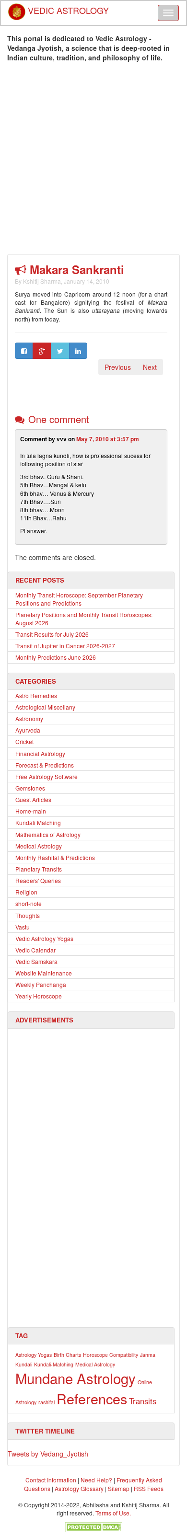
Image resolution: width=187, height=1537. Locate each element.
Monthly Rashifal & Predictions (55, 857)
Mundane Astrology (75, 1378)
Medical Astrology (38, 846)
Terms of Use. (113, 1513)
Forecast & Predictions (44, 765)
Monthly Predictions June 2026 (55, 657)
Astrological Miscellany (45, 707)
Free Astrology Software (46, 776)
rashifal (46, 1402)
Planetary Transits (38, 869)
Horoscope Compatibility (110, 1354)
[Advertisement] (93, 160)
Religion (26, 892)
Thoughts (27, 915)
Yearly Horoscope (38, 996)
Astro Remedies (36, 695)
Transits (142, 1401)
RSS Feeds (149, 1488)
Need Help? (96, 1480)
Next (150, 367)
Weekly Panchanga (40, 984)
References (92, 1398)
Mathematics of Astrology (48, 834)
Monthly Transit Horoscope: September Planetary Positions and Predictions (79, 599)
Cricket (24, 741)
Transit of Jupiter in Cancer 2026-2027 (65, 646)
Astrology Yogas (33, 1354)
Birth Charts (67, 1354)
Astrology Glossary (79, 1488)
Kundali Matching (38, 822)
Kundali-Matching (53, 1364)
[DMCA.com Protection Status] (93, 1526)
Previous (118, 367)
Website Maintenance (43, 973)
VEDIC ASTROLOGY (67, 7)
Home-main (30, 811)
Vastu (22, 927)
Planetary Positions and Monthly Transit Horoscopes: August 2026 (83, 618)
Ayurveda (27, 730)
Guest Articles (33, 799)
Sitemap (119, 1488)
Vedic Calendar (35, 950)
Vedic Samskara (36, 961)
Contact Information (50, 1480)
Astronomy (29, 718)
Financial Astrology (40, 753)
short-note (28, 903)
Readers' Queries (38, 880)
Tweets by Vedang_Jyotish (48, 1453)
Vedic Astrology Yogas (44, 938)
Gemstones (30, 788)
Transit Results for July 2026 (52, 634)
